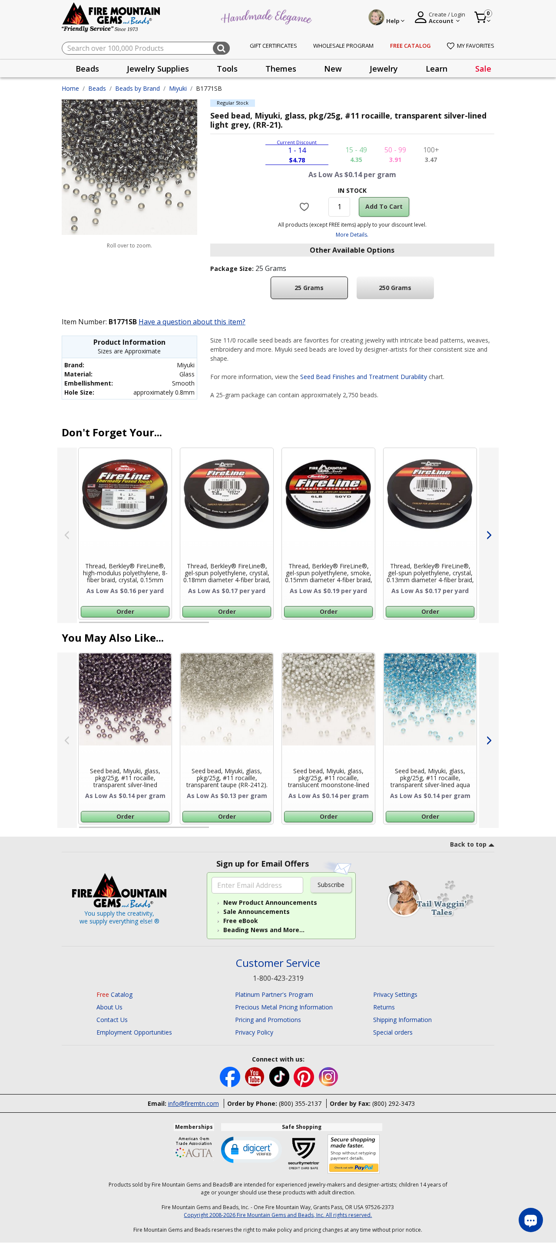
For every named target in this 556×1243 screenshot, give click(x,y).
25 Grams (309, 288)
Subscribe (331, 884)
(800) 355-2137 (300, 1103)
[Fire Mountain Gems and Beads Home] (111, 16)
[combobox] (146, 48)
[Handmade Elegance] (267, 16)
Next (489, 535)
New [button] (333, 68)
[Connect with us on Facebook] (231, 1076)
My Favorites (475, 45)
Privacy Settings (395, 994)
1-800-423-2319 (278, 978)
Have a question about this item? (192, 321)
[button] (251, 1149)
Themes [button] (280, 68)
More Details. (352, 234)
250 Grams (395, 288)
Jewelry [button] (384, 68)
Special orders (393, 1032)
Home (70, 88)
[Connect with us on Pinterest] (305, 1076)
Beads (97, 88)
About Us (109, 1007)
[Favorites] (305, 206)
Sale (483, 68)
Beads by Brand (137, 88)
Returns (384, 1007)
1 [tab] (83, 626)
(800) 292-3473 (393, 1103)
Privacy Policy (254, 1032)
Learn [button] (436, 68)
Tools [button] (227, 68)
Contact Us (112, 1020)
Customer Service (278, 963)
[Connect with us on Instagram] (328, 1076)
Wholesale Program (343, 45)
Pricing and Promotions (268, 1020)
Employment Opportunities (134, 1032)
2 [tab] (217, 626)
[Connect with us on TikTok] (280, 1076)
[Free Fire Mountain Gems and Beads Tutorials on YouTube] (256, 1076)
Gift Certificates (273, 45)
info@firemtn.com (193, 1103)
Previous (67, 535)
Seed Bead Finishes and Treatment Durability (363, 377)
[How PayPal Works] (353, 1154)
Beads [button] (87, 68)
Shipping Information (402, 1020)
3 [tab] (351, 626)
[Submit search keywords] (221, 48)
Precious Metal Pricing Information (284, 1007)
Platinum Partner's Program (274, 994)
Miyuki (178, 88)
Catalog (114, 994)
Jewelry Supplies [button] (158, 68)
